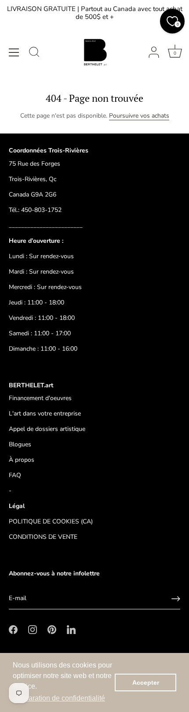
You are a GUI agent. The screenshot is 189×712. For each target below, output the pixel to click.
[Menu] (14, 52)
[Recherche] (34, 53)
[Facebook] (13, 629)
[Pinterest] (51, 629)
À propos (21, 460)
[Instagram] (32, 629)
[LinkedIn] (71, 629)
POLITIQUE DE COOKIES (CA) (51, 521)
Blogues (20, 444)
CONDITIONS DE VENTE (43, 537)
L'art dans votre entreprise (45, 413)
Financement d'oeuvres (40, 398)
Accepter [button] (145, 682)
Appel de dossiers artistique (47, 429)
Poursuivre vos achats (139, 115)
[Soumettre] (175, 598)
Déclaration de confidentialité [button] (59, 698)
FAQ (15, 475)
